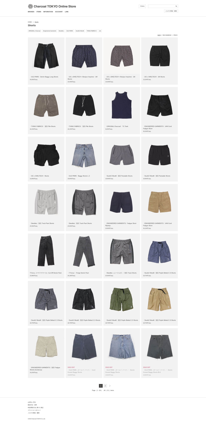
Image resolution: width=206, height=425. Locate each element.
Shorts (36, 22)
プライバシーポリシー (34, 410)
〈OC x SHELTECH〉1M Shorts (154, 77)
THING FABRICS (91, 31)
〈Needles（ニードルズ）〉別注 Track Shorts (120, 273)
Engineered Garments (49, 31)
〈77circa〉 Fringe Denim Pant (78, 273)
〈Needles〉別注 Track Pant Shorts (42, 223)
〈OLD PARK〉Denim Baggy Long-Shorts (44, 77)
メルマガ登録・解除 (171, 11)
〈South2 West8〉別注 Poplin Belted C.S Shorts (159, 273)
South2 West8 (80, 31)
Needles (61, 31)
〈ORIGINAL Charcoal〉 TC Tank (116, 126)
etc (100, 31)
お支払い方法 (32, 402)
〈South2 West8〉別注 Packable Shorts (118, 176)
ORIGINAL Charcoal (34, 31)
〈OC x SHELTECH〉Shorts (39, 176)
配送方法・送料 (32, 405)
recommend (167, 35)
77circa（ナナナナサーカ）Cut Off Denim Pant (45, 273)
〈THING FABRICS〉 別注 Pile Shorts (42, 126)
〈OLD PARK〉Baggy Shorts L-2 (79, 176)
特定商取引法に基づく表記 (35, 407)
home (30, 22)
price (175, 35)
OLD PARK (70, 31)
